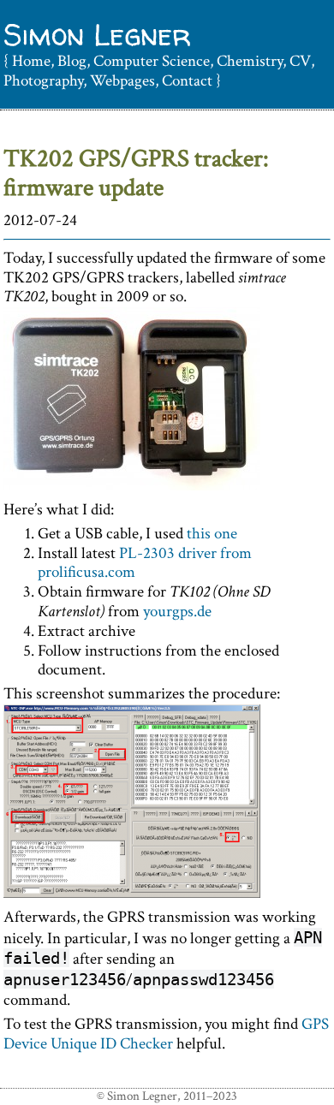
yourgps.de (177, 611)
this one (212, 533)
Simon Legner (97, 35)
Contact (187, 81)
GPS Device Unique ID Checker (166, 1034)
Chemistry (250, 61)
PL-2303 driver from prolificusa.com (145, 563)
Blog (71, 61)
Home (31, 61)
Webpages (122, 81)
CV (300, 61)
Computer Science (151, 61)
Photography (43, 81)
